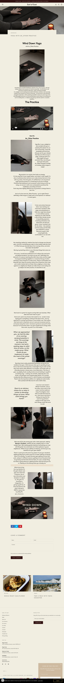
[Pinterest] (8, 664)
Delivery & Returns (5, 615)
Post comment (17, 557)
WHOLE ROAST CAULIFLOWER (14, 596)
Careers (3, 627)
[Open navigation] (2, 4)
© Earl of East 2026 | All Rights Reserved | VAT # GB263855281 (18, 675)
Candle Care (4, 633)
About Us (4, 619)
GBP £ (4, 671)
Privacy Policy (5, 635)
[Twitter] (2, 664)
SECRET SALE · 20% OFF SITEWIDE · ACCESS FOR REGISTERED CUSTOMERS (32, 1)
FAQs (3, 617)
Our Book (4, 625)
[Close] (61, 664)
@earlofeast (4, 659)
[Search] (58, 4)
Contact (3, 629)
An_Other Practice (41, 87)
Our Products (4, 621)
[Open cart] (61, 4)
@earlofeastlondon (6, 661)
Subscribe (50, 678)
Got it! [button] (57, 680)
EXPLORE (32, 511)
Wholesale (4, 631)
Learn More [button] (40, 680)
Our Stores (4, 623)
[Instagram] (5, 664)
